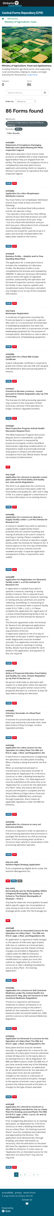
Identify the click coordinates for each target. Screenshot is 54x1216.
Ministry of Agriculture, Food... (21, 21)
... (29, 1174)
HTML (9, 183)
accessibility (7, 1192)
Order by (9, 101)
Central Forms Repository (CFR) (22, 13)
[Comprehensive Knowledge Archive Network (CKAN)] (6, 1211)
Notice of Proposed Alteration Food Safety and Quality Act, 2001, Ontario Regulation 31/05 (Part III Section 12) (26, 676)
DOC (19, 881)
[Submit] (45, 92)
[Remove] (14, 125)
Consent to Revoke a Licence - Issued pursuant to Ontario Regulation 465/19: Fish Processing (27, 394)
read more (32, 74)
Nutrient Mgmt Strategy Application (23, 864)
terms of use (29, 1192)
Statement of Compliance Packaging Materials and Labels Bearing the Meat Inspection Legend (24, 147)
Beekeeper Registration (17, 313)
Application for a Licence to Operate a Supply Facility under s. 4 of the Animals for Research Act (26, 519)
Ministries (12, 18)
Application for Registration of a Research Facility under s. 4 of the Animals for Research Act (26, 582)
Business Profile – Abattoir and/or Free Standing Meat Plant (24, 257)
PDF (14, 183)
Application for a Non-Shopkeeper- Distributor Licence (23, 194)
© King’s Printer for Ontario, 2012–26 (17, 1196)
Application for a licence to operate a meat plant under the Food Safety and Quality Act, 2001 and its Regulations (26, 479)
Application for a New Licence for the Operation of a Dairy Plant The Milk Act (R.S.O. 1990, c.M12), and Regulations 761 (25, 750)
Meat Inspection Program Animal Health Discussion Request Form (25, 429)
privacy (18, 1192)
